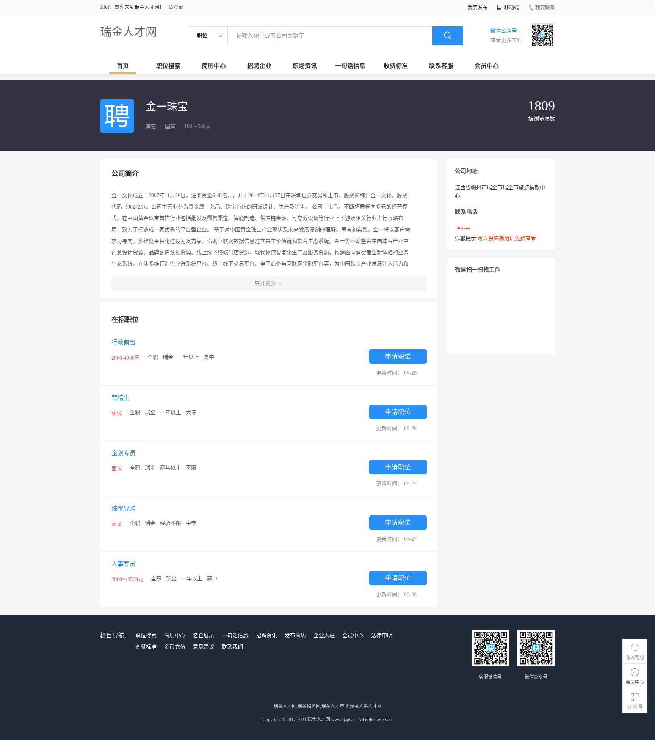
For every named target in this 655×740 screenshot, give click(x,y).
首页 (123, 66)
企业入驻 (324, 635)
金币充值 (174, 647)
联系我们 (232, 647)
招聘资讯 (266, 635)
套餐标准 (146, 647)
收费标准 (396, 66)
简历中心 (214, 66)
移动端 (511, 7)
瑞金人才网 (128, 31)
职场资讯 (305, 66)
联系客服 (441, 66)
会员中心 (487, 66)
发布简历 (295, 635)
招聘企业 (259, 66)
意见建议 (203, 647)
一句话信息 (350, 66)
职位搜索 (168, 66)
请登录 (175, 7)
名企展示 (203, 635)
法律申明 (381, 635)
